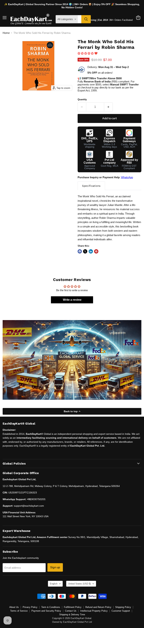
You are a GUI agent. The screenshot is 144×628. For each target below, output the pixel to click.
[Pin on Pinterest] (96, 251)
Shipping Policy (123, 607)
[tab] (91, 185)
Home (6, 32)
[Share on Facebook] (80, 251)
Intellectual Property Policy (94, 611)
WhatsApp (127, 177)
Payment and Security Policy (46, 611)
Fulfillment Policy (72, 607)
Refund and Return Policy (98, 607)
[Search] (86, 19)
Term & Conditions (50, 607)
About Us (14, 607)
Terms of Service (19, 611)
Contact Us (70, 611)
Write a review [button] (72, 299)
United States (79, 583)
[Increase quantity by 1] (108, 107)
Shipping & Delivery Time (72, 614)
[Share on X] (85, 251)
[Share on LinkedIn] (91, 251)
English (53, 583)
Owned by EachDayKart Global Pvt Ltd (72, 622)
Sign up (55, 567)
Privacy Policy (30, 607)
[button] (86, 53)
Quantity (82, 99)
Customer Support (121, 611)
